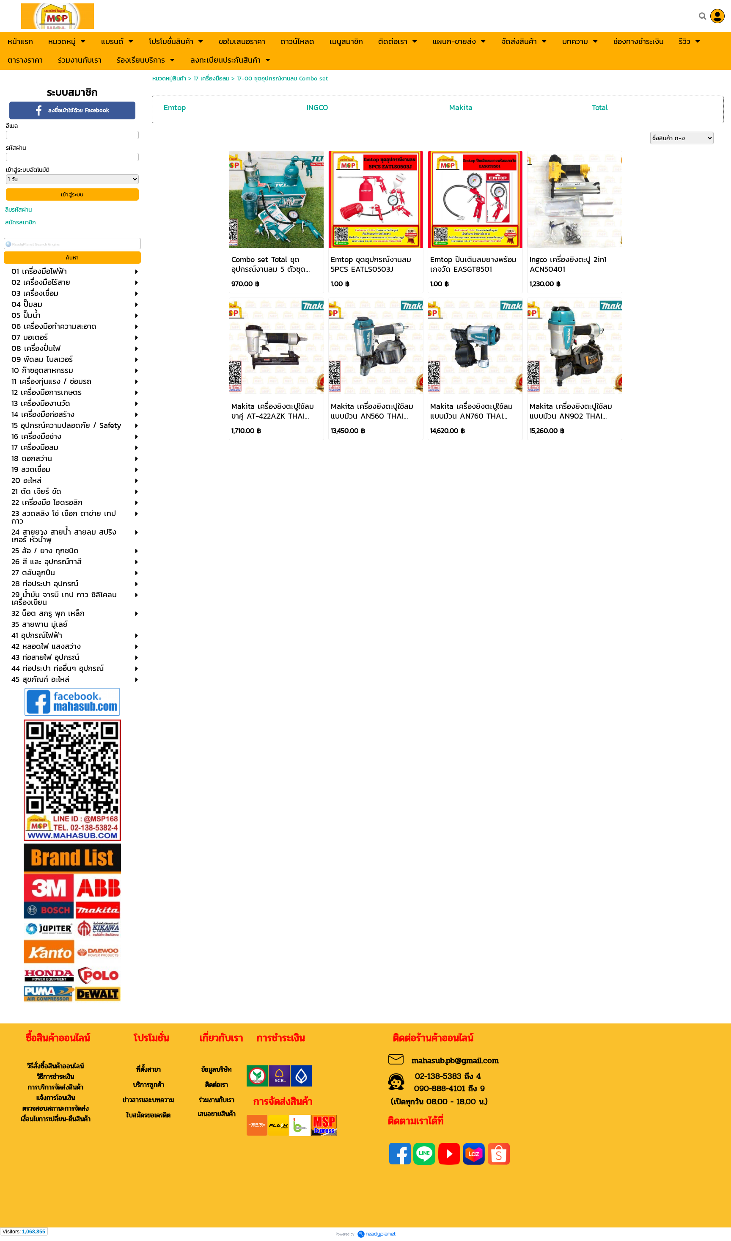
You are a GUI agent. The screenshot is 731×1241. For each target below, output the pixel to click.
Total (600, 107)
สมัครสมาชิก (20, 222)
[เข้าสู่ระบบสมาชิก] (717, 16)
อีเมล (12, 125)
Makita (461, 107)
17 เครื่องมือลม (211, 78)
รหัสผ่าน (16, 147)
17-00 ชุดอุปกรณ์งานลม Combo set (282, 78)
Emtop (175, 107)
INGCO (317, 107)
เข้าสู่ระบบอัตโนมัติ (27, 169)
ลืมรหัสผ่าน (18, 209)
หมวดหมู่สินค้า (169, 78)
